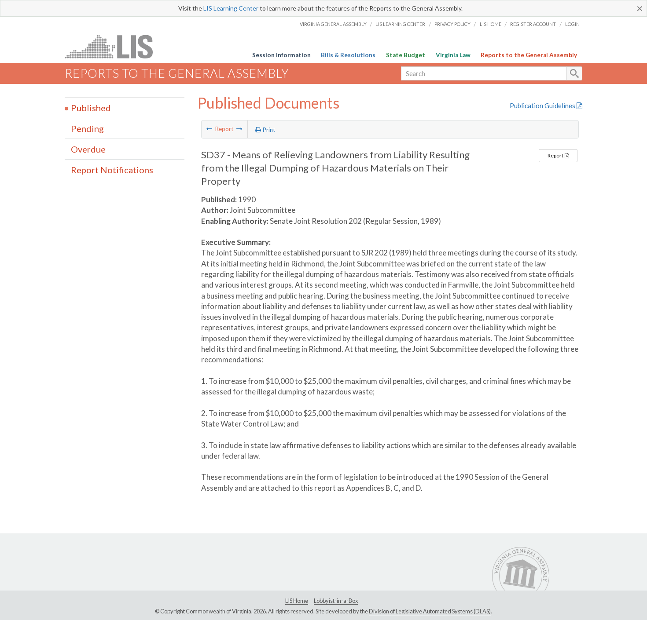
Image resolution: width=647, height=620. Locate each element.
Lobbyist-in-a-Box (336, 600)
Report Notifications (112, 169)
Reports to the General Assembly (529, 54)
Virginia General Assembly (333, 24)
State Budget (405, 54)
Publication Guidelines (543, 105)
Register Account (533, 24)
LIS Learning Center (230, 8)
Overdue (88, 149)
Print (268, 129)
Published (91, 107)
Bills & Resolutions (348, 54)
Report (556, 155)
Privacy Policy (452, 24)
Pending (87, 128)
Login (572, 24)
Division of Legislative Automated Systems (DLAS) (430, 611)
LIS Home (490, 24)
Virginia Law (453, 54)
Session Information (281, 54)
